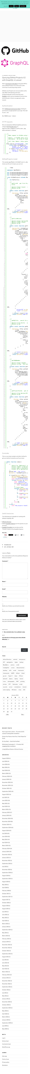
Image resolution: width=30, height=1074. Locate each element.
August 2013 (5, 956)
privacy (5, 684)
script (20, 684)
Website (4, 596)
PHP (13, 546)
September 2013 (6, 953)
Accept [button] (11, 6)
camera (12, 665)
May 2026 (4, 767)
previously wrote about (12, 83)
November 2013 (6, 947)
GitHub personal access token (12, 109)
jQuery (11, 678)
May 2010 (4, 1011)
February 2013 (6, 974)
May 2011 (4, 996)
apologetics (10, 662)
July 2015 (4, 911)
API (5, 546)
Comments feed (6, 1044)
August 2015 (5, 908)
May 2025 (4, 803)
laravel (21, 678)
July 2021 (4, 866)
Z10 (24, 689)
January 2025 (5, 815)
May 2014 (4, 932)
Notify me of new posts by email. (10, 611)
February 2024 (6, 848)
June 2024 (5, 836)
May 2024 (4, 839)
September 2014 (6, 929)
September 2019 (6, 878)
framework (21, 670)
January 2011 (5, 998)
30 (7, 711)
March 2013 (5, 971)
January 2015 (5, 926)
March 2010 (5, 1017)
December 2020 (6, 869)
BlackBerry (6, 665)
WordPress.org (6, 1047)
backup (21, 662)
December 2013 (6, 944)
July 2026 (4, 761)
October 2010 (5, 1004)
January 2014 (5, 941)
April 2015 (4, 920)
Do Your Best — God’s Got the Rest (11, 741)
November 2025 (6, 785)
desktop (5, 670)
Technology (7, 544)
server (10, 687)
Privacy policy (5, 1062)
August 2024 (5, 830)
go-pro (4, 676)
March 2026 (5, 773)
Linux (4, 681)
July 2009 (4, 1026)
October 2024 (5, 824)
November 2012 (6, 983)
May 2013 (4, 965)
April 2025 (5, 806)
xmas (19, 689)
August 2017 (5, 899)
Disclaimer (5, 1065)
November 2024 (6, 821)
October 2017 (5, 893)
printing (22, 681)
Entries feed (5, 1041)
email (14, 670)
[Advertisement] (15, 26)
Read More (22, 6)
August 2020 (5, 875)
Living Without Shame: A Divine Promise (12, 749)
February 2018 (6, 890)
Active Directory (7, 659)
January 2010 (5, 1020)
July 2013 (4, 959)
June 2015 (4, 914)
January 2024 (5, 851)
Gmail (22, 673)
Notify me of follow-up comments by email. (13, 606)
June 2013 (4, 962)
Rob (14, 75)
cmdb (17, 665)
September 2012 (6, 986)
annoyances (22, 659)
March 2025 (5, 809)
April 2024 (5, 842)
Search (4, 646)
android (15, 659)
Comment (5, 561)
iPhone (21, 676)
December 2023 (6, 854)
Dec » (22, 714)
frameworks (6, 673)
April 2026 (5, 770)
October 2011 (5, 989)
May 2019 (4, 884)
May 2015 (4, 917)
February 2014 (6, 938)
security (5, 687)
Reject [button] (16, 6)
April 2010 (4, 1014)
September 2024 (6, 827)
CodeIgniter (6, 667)
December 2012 (6, 980)
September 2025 (6, 791)
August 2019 (5, 881)
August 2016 (5, 905)
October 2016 (5, 902)
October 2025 (5, 788)
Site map (4, 1056)
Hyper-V (10, 676)
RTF (10, 684)
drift (10, 670)
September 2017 (6, 896)
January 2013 (5, 977)
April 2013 (4, 968)
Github (9, 546)
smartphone (17, 687)
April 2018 (4, 887)
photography (11, 681)
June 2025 (5, 800)
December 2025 (6, 782)
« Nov (7, 714)
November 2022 (6, 860)
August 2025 (5, 794)
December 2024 (6, 818)
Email (4, 589)
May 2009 (4, 1029)
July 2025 (4, 797)
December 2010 (6, 1001)
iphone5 (5, 678)
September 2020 (6, 872)
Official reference (6, 521)
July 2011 (4, 993)
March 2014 (5, 935)
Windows (14, 689)
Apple (16, 662)
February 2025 (6, 812)
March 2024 (5, 845)
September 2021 (6, 863)
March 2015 (5, 923)
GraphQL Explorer (10, 523)
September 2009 (6, 1023)
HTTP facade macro (12, 126)
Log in (3, 1038)
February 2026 (6, 776)
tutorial (24, 687)
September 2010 (6, 1008)
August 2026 (5, 758)
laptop (16, 678)
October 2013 (5, 950)
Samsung (15, 684)
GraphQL (4, 96)
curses (13, 667)
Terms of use (5, 1059)
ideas (15, 676)
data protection (20, 667)
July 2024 (4, 833)
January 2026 (5, 779)
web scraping (6, 689)
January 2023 (5, 857)
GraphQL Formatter (7, 527)
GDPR (12, 673)
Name (4, 581)
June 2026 (5, 764)
